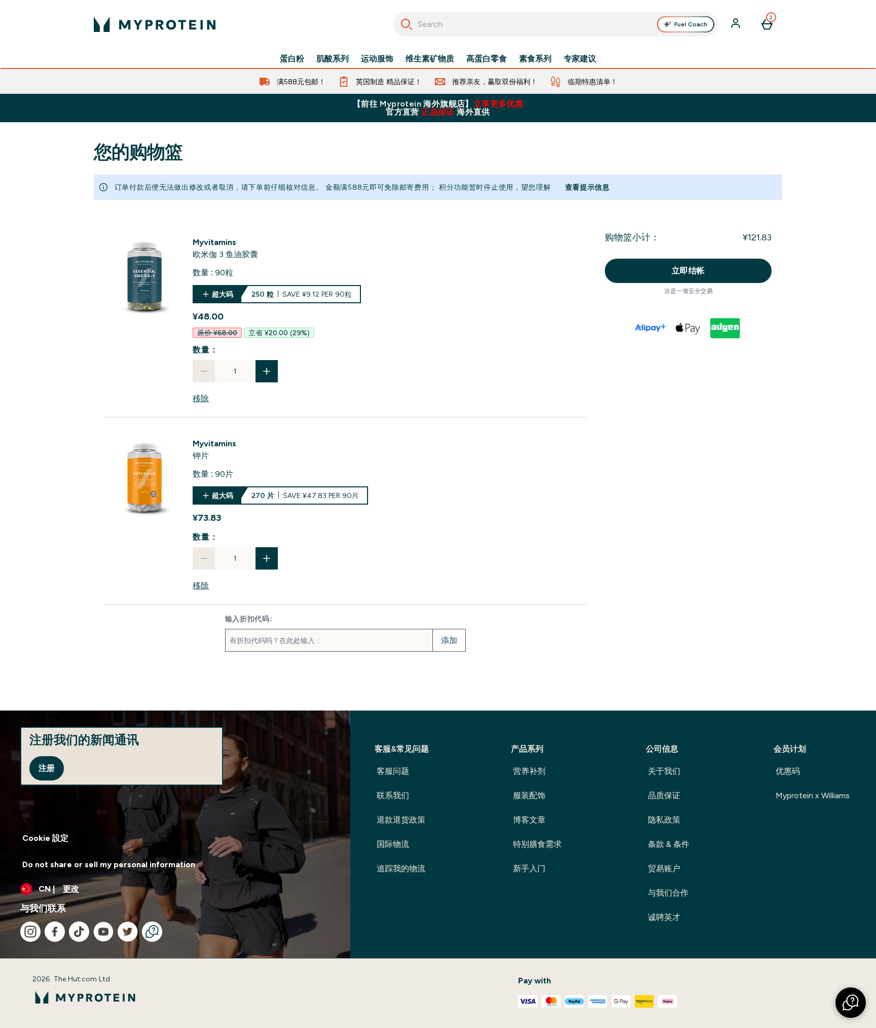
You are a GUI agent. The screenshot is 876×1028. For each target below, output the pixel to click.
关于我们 (664, 771)
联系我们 (393, 795)
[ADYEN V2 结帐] (726, 328)
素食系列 (535, 59)
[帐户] (736, 24)
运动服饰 (377, 59)
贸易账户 (664, 868)
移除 (201, 398)
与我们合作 (668, 893)
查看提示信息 (587, 187)
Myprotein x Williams (813, 795)
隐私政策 (664, 820)
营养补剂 (529, 771)
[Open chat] (152, 931)
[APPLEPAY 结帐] (688, 328)
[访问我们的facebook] (55, 931)
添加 (449, 640)
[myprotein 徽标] (154, 24)
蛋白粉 (292, 59)
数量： (205, 349)
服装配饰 (529, 795)
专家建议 (580, 59)
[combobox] (555, 24)
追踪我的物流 (401, 868)
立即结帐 (688, 270)
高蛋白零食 (486, 59)
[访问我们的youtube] (103, 931)
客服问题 (393, 771)
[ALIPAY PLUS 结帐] (651, 328)
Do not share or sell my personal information (108, 864)
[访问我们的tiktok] (79, 931)
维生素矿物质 (430, 59)
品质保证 (664, 795)
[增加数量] (267, 371)
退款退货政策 (401, 820)
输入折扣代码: (249, 619)
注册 (47, 768)
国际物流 (393, 844)
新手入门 (529, 868)
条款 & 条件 (668, 844)
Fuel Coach (690, 24)
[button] (850, 1002)
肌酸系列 (332, 59)
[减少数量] (204, 371)
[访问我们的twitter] (128, 931)
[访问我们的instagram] (30, 931)
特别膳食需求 (537, 844)
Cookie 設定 (45, 838)
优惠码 (788, 771)
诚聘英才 (664, 917)
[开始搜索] (406, 24)
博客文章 (529, 820)
